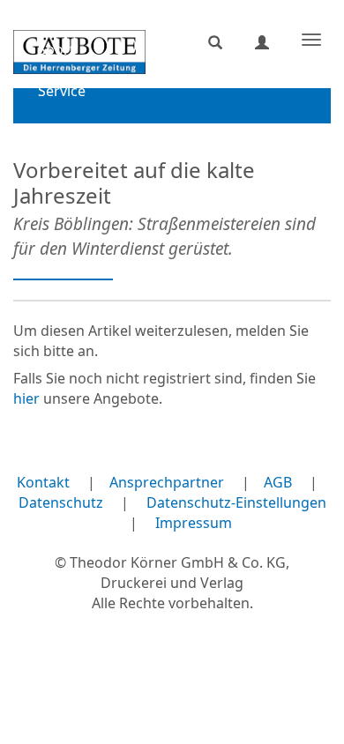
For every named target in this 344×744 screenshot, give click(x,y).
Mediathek (73, 132)
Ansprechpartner (166, 482)
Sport (56, 49)
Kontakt (43, 482)
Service (62, 90)
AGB (278, 482)
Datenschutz (61, 502)
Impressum (193, 522)
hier (26, 398)
